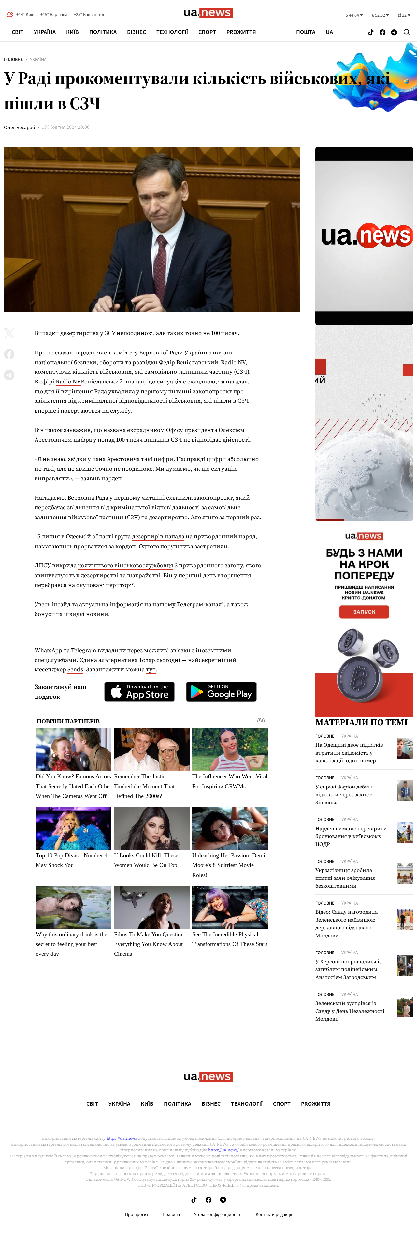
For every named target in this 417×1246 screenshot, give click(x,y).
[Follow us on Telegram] (394, 32)
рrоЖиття (241, 32)
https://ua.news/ (122, 1138)
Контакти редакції (274, 1214)
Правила (171, 1214)
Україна (45, 32)
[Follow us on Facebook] (382, 32)
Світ (17, 32)
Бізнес (136, 32)
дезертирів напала (158, 536)
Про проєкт (136, 1214)
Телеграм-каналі (200, 604)
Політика (103, 32)
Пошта (305, 32)
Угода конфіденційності (217, 1214)
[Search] (406, 32)
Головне (13, 59)
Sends (75, 669)
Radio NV (68, 381)
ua (329, 32)
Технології (172, 32)
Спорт (207, 32)
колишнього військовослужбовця (125, 565)
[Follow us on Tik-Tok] (371, 32)
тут (151, 669)
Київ (72, 32)
